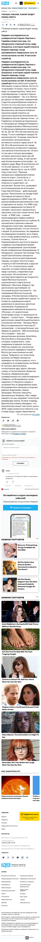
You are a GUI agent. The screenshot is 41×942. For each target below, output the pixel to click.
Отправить (20, 463)
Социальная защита (26, 876)
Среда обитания (6, 899)
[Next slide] (38, 8)
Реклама (4, 823)
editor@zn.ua (31, 849)
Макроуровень (6, 882)
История (23, 894)
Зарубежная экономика (28, 879)
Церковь (4, 902)
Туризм (22, 899)
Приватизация (6, 887)
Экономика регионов (8, 890)
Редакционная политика (9, 826)
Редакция (4, 820)
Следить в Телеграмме (22, 508)
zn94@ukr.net (25, 846)
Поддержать (31, 3)
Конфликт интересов (27, 882)
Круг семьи (23, 897)
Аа (21, 3)
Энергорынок (5, 885)
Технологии (5, 896)
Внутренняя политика (8, 876)
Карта (3, 829)
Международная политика (10, 879)
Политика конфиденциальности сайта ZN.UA (13, 935)
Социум (22, 891)
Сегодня (36, 414)
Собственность (25, 902)
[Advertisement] (14, 939)
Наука (3, 893)
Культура (4, 905)
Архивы (3, 816)
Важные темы (6, 8)
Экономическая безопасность (25, 886)
